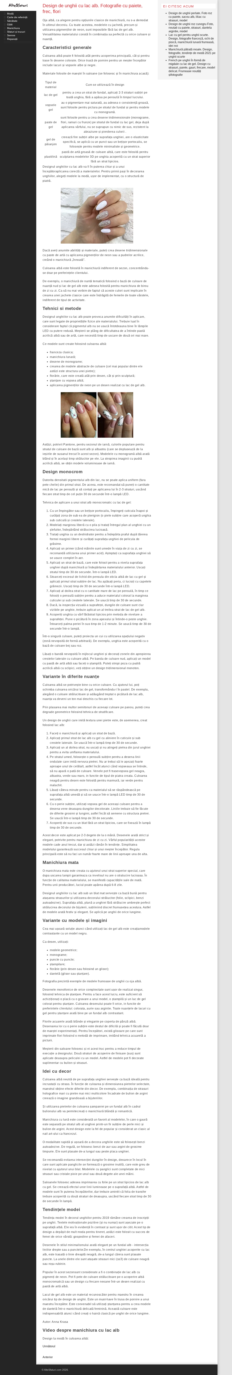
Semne (11, 35)
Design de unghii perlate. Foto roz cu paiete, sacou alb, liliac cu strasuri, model (190, 17)
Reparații (12, 39)
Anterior (48, 1357)
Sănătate (12, 20)
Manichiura (13, 28)
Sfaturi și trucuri (16, 31)
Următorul (49, 1346)
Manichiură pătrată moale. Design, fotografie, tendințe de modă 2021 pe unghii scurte (192, 53)
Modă (10, 13)
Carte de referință (17, 17)
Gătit (10, 24)
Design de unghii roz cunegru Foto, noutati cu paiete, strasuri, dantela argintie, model (191, 27)
